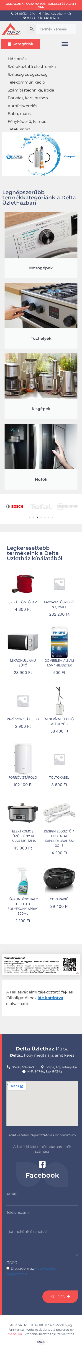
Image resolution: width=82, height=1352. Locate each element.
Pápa (42, 1049)
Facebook (42, 1175)
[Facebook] (42, 1164)
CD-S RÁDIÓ (59, 899)
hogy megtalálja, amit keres (42, 1055)
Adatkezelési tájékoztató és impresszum (42, 1135)
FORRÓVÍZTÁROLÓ (22, 777)
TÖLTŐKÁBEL (59, 777)
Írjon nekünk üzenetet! (26, 1231)
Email (11, 1193)
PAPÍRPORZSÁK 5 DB (23, 719)
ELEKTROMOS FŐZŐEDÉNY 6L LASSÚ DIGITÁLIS (23, 836)
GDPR (11, 1262)
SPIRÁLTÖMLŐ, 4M (22, 602)
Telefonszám (17, 1212)
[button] (65, 44)
